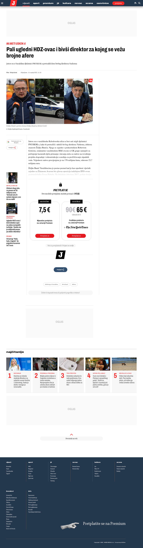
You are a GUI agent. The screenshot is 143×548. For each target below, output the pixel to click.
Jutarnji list (9, 495)
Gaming (52, 481)
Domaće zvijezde (121, 466)
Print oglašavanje (32, 507)
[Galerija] (49, 101)
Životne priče (53, 478)
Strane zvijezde (121, 469)
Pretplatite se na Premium (104, 523)
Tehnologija (53, 466)
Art (95, 466)
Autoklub (8, 505)
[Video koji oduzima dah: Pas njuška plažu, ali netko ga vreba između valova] (124, 365)
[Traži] (139, 3)
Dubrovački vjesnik (11, 517)
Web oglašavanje (32, 505)
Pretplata (118, 3)
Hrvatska (8, 466)
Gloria (7, 512)
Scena (89, 3)
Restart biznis (76, 466)
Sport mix (30, 478)
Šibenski (8, 524)
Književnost (98, 471)
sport (30, 462)
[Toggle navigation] (1, 2)
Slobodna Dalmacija (11, 498)
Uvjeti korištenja (32, 498)
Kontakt (30, 509)
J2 (58, 3)
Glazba (96, 473)
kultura (97, 462)
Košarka (30, 471)
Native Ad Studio (10, 529)
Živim (7, 519)
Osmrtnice (103, 3)
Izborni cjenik (32, 502)
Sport (36, 3)
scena (119, 462)
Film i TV (97, 469)
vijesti (8, 462)
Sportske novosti (10, 500)
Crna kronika (9, 471)
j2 (51, 462)
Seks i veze (53, 473)
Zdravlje (52, 471)
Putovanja (53, 476)
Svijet (7, 469)
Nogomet (30, 469)
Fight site (30, 476)
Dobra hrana (9, 509)
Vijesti (26, 3)
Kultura (67, 3)
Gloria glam (9, 514)
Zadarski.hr (9, 521)
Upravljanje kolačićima (34, 512)
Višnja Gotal (13, 72)
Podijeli (11, 147)
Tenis (29, 473)
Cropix (8, 526)
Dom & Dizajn (10, 507)
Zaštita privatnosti (33, 500)
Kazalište (97, 476)
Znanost (52, 469)
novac (75, 462)
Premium (48, 3)
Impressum (31, 495)
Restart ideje (75, 469)
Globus (8, 502)
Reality (118, 471)
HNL (29, 466)
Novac (78, 3)
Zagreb (8, 473)
